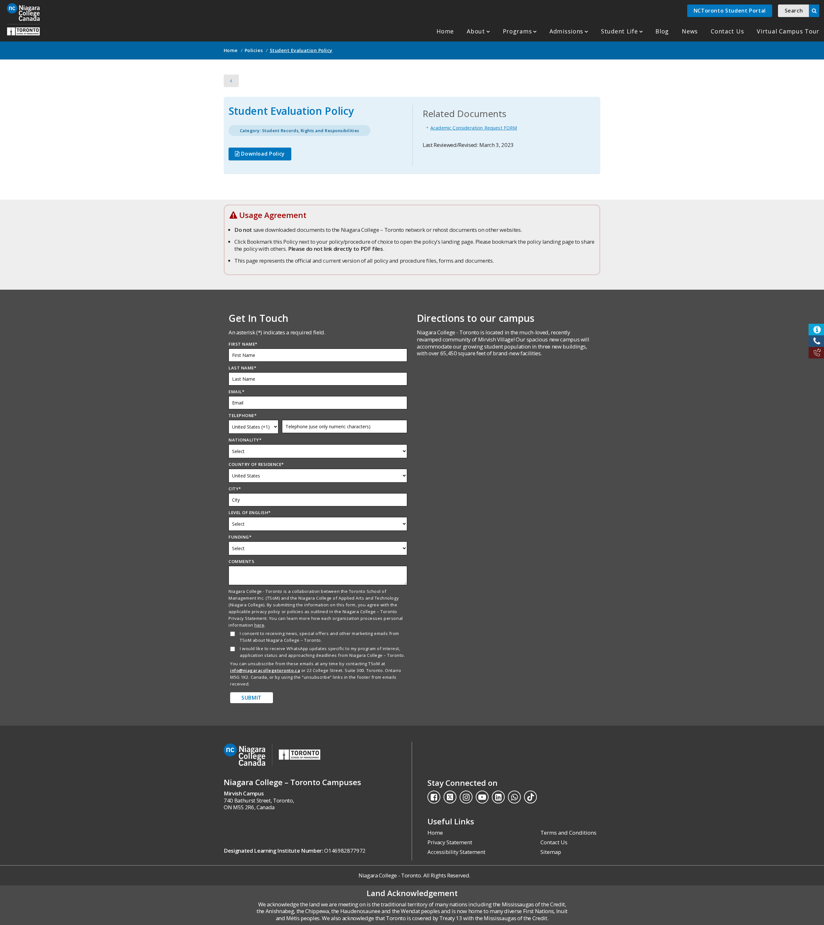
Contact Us (553, 842)
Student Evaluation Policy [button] (301, 50)
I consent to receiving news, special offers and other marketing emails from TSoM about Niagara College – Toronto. (319, 636)
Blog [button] (662, 31)
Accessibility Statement (456, 852)
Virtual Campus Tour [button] (788, 31)
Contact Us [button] (727, 31)
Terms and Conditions (568, 832)
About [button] (476, 31)
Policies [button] (254, 50)
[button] (23, 19)
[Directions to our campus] (506, 417)
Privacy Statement (449, 842)
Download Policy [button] (262, 153)
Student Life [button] (619, 31)
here (259, 625)
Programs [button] (517, 31)
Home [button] (231, 50)
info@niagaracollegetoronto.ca (265, 670)
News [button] (690, 31)
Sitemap (550, 852)
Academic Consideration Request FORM (473, 128)
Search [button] (794, 10)
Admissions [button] (566, 31)
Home (445, 31)
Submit (251, 697)
